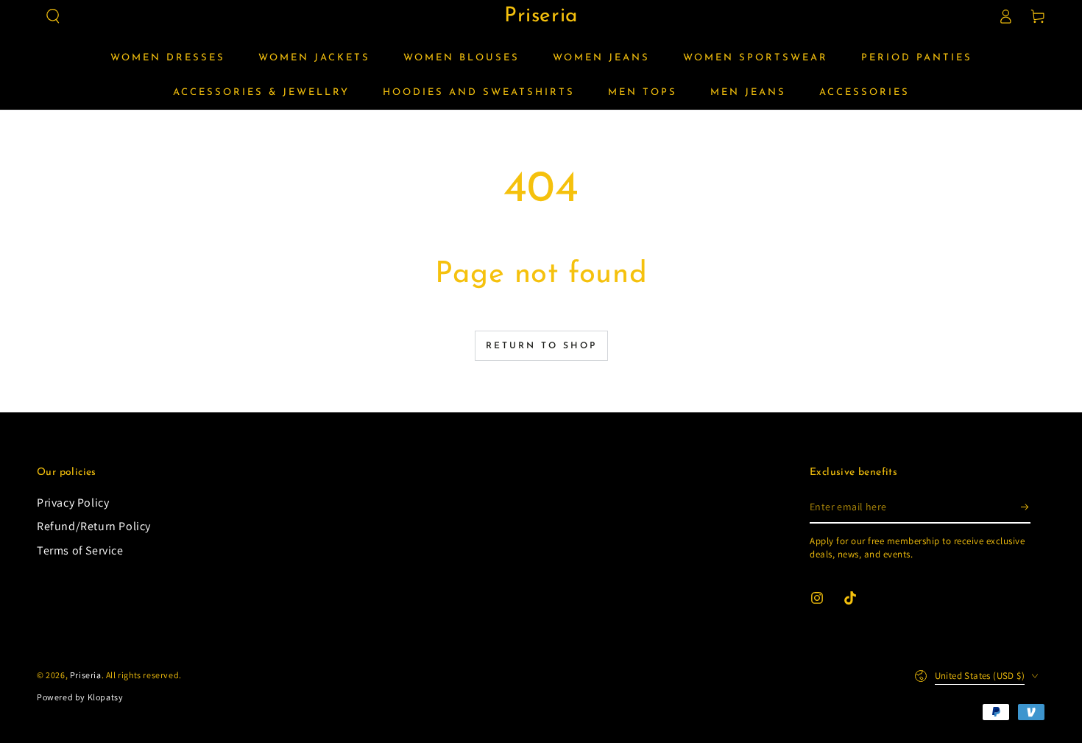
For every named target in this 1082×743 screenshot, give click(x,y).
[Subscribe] (1025, 506)
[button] (53, 16)
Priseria (86, 674)
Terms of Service (80, 550)
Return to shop (541, 346)
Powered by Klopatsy (80, 696)
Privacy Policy (73, 502)
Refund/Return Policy (94, 526)
